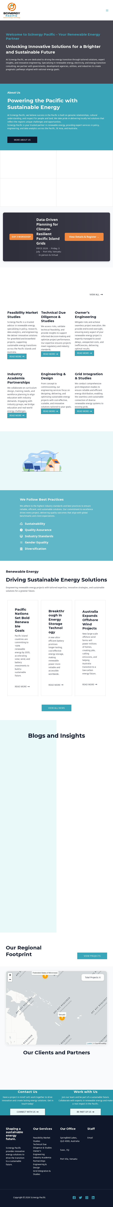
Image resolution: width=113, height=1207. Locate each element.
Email (90, 1137)
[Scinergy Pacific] (12, 10)
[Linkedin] (93, 1197)
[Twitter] (80, 1197)
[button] (96, 294)
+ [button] (10, 975)
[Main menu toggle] (107, 11)
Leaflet (89, 1043)
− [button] (10, 979)
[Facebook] (74, 1197)
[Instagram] (86, 1197)
